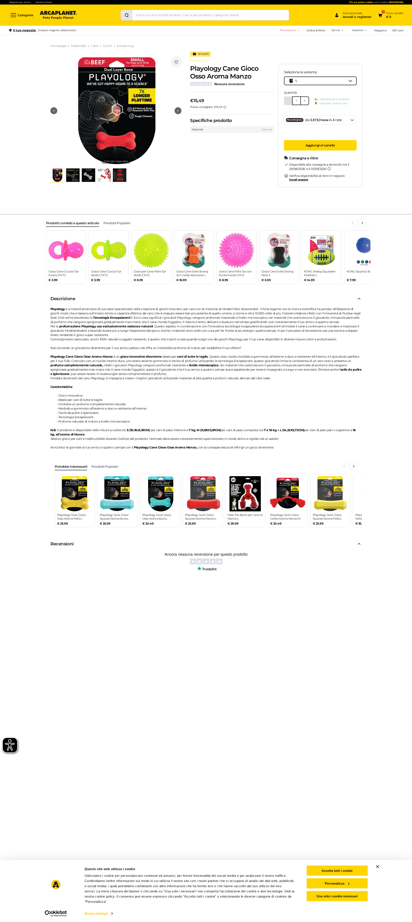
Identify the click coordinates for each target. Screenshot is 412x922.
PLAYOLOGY (199, 60)
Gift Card (397, 30)
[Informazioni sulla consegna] (329, 168)
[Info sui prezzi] (224, 107)
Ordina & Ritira (315, 30)
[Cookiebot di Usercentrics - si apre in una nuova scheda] (56, 913)
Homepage (58, 46)
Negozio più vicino (20, 2)
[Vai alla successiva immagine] (178, 110)
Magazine (380, 30)
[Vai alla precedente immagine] (53, 110)
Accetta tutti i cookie (337, 870)
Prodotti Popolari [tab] (116, 223)
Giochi (107, 46)
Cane (94, 46)
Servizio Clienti (44, 2)
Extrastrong (125, 46)
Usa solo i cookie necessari (337, 896)
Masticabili (78, 46)
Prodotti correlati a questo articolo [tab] (72, 223)
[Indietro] (353, 223)
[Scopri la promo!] (372, 60)
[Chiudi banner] (377, 866)
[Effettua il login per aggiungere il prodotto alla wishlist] (176, 62)
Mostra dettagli (96, 913)
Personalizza (334, 883)
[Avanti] (362, 223)
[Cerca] (126, 15)
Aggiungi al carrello (320, 145)
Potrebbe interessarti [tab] (71, 466)
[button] (116, 111)
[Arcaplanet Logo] (58, 15)
